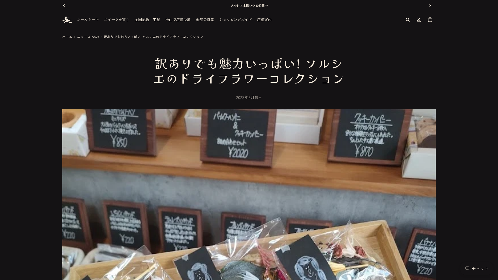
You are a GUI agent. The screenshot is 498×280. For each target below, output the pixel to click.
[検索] (407, 19)
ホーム (67, 36)
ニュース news (88, 36)
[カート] (430, 19)
